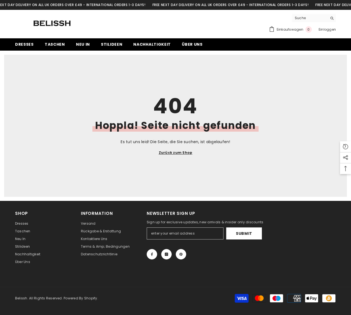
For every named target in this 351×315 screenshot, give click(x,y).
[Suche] (314, 18)
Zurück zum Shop (176, 152)
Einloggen (327, 29)
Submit (244, 233)
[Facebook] (152, 254)
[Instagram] (166, 254)
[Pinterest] (181, 254)
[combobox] (309, 18)
